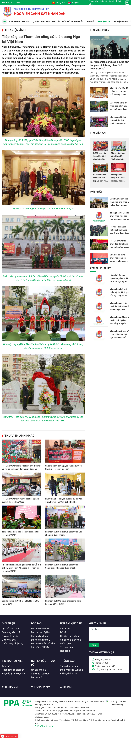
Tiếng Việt (60, 2)
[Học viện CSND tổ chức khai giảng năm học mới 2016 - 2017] (65, 586)
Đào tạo (36, 623)
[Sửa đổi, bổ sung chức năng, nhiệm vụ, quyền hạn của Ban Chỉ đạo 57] (99, 258)
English (75, 2)
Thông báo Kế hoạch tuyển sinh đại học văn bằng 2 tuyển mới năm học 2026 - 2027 (119, 323)
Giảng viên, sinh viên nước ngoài (70, 641)
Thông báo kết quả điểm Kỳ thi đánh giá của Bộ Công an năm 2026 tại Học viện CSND (119, 295)
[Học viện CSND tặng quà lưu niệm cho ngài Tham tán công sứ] (43, 177)
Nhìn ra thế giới (38, 670)
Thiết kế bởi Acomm (44, 726)
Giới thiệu (8, 623)
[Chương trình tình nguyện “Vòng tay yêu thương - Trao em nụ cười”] (65, 451)
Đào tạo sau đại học (41, 632)
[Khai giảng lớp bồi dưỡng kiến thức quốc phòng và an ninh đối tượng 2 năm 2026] (99, 121)
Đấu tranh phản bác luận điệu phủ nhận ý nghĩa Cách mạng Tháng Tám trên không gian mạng (119, 205)
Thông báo (67, 660)
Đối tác (63, 632)
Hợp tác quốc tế (71, 623)
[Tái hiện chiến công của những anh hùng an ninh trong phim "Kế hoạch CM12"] (109, 47)
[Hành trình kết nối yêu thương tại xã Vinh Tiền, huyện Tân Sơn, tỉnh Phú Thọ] (65, 484)
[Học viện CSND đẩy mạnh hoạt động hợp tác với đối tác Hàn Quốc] (21, 484)
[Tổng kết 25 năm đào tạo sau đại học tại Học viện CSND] (21, 517)
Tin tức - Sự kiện (12, 660)
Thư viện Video (99, 29)
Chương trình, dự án (70, 636)
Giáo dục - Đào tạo (40, 673)
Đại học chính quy (40, 628)
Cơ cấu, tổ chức (10, 636)
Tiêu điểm (7, 666)
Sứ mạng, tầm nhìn (11, 632)
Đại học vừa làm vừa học (43, 643)
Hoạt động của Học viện (14, 673)
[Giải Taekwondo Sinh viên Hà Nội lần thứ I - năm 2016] (21, 586)
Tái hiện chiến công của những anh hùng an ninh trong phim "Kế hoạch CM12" (109, 65)
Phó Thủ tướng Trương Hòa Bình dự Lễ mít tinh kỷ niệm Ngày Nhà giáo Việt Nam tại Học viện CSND (21, 568)
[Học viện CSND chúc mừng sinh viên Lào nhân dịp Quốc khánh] (65, 517)
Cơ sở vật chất (9, 639)
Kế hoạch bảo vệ (68, 673)
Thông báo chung (69, 666)
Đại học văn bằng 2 (40, 639)
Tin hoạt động (67, 647)
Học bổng (65, 650)
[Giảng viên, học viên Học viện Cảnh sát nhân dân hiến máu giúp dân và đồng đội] (118, 146)
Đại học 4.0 (36, 677)
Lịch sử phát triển (10, 628)
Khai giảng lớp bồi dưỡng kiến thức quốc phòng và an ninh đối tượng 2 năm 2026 (118, 123)
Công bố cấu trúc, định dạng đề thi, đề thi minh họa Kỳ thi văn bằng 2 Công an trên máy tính (119, 281)
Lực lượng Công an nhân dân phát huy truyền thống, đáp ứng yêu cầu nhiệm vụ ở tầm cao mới (118, 109)
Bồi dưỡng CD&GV (40, 647)
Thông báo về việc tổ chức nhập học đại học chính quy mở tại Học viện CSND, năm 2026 (119, 219)
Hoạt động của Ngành (13, 669)
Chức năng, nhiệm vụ (12, 643)
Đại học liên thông (40, 636)
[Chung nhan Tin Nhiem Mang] (117, 704)
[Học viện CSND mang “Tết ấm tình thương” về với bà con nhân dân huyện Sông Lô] (21, 451)
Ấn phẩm (66, 687)
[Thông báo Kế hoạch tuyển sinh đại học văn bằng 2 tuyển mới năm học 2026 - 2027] (99, 321)
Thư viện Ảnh (15, 30)
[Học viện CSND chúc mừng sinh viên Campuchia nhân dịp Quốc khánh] (65, 550)
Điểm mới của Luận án (71, 669)
